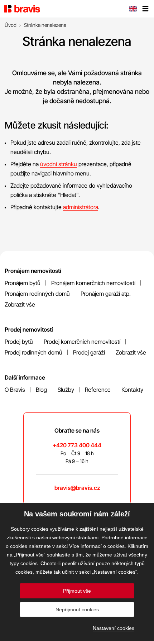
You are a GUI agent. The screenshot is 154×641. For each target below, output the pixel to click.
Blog (41, 389)
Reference (98, 389)
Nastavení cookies (113, 628)
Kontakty (132, 389)
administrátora (80, 207)
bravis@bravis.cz (77, 487)
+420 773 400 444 (77, 445)
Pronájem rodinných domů (37, 293)
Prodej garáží (89, 352)
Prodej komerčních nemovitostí (82, 341)
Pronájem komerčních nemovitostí (93, 282)
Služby (66, 389)
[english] (133, 9)
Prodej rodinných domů (33, 352)
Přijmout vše (77, 591)
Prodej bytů (19, 341)
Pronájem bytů (22, 282)
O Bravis (15, 389)
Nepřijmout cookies (77, 609)
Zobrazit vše (20, 304)
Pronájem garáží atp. (106, 293)
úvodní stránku (58, 164)
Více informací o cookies (97, 546)
